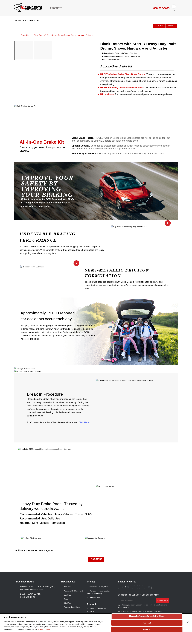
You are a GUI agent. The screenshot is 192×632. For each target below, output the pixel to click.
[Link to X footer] (125, 587)
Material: (25, 522)
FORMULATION (103, 275)
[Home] (15, 35)
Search (159, 26)
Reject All (147, 623)
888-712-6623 (161, 8)
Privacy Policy (95, 598)
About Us (67, 587)
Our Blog (67, 595)
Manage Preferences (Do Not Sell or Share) (146, 616)
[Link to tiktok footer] (151, 587)
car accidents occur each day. (46, 319)
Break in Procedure (45, 394)
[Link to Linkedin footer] (146, 587)
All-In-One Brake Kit (42, 142)
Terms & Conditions (72, 607)
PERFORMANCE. (39, 240)
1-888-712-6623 (27, 597)
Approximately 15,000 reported (48, 313)
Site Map (67, 603)
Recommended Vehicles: (36, 514)
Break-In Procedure (97, 609)
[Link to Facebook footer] (120, 587)
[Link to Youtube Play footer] (130, 587)
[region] (96, 622)
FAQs (91, 611)
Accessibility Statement (73, 591)
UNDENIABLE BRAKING (47, 234)
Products (56, 8)
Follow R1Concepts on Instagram (34, 550)
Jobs (66, 599)
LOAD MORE (96, 559)
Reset (171, 26)
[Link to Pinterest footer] (136, 587)
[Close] (188, 622)
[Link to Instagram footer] (141, 587)
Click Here (84, 422)
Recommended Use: (33, 518)
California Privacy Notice (99, 587)
